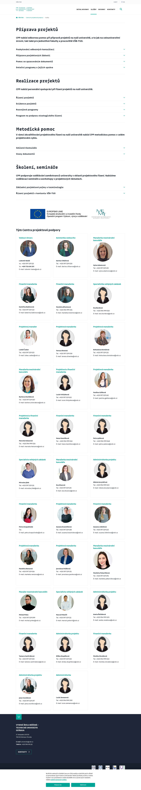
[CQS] (93, 767)
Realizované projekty (27, 8)
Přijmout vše (57, 785)
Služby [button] (93, 9)
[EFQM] (108, 767)
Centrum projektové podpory (34, 17)
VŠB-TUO (19, 2)
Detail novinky (83, 9)
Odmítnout (83, 785)
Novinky (101, 9)
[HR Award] (114, 767)
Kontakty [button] (22, 752)
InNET (115, 2)
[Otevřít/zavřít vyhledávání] (121, 9)
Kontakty (111, 9)
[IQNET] (100, 767)
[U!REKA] (122, 767)
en (124, 2)
